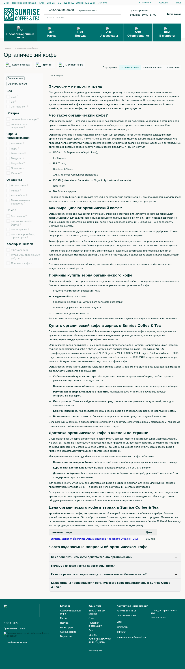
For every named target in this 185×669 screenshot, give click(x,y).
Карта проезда (158, 617)
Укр (100, 3)
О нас (6, 3)
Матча (51, 35)
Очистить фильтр (17, 84)
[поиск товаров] (118, 17)
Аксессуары (109, 35)
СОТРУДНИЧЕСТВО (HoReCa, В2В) (76, 3)
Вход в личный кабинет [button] (97, 612)
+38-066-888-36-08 (61, 10)
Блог (41, 3)
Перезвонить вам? (87, 10)
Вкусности (167, 35)
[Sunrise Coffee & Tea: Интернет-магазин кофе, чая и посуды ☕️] (22, 610)
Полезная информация (24, 3)
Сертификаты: (15, 78)
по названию (173, 67)
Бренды (51, 3)
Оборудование (138, 35)
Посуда (80, 35)
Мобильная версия (17, 642)
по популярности (130, 67)
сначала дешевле (152, 67)
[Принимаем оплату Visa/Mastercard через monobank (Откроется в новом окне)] (29, 634)
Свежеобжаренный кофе (20, 36)
